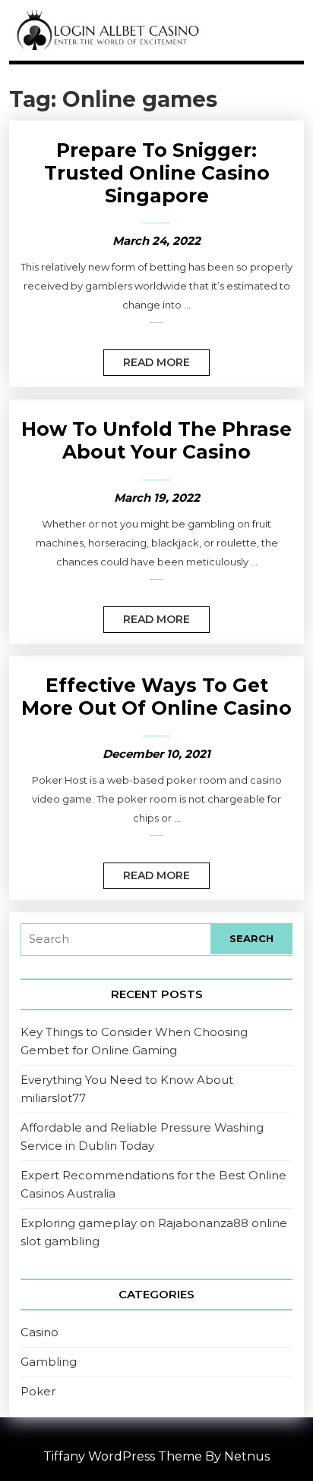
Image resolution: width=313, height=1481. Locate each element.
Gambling (49, 1361)
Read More (146, 359)
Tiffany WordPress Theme (122, 1456)
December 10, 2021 (156, 754)
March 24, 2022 (156, 240)
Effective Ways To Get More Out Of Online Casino (156, 696)
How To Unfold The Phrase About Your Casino (156, 440)
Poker (38, 1391)
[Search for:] (115, 939)
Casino (39, 1332)
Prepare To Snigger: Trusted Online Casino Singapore (157, 173)
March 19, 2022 (157, 497)
